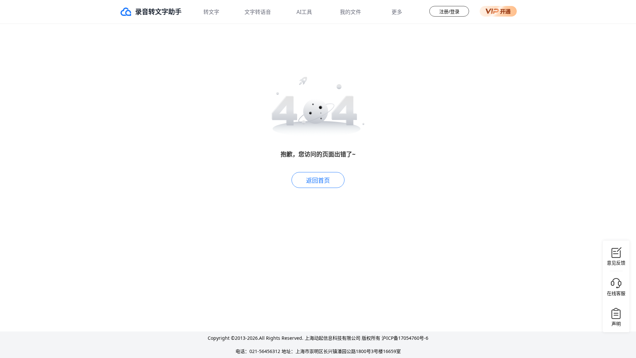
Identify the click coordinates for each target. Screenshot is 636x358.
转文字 (211, 12)
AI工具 (304, 12)
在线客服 (616, 293)
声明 (616, 324)
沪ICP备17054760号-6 (405, 338)
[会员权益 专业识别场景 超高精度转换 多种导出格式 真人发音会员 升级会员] (498, 11)
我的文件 (350, 12)
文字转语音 (257, 12)
